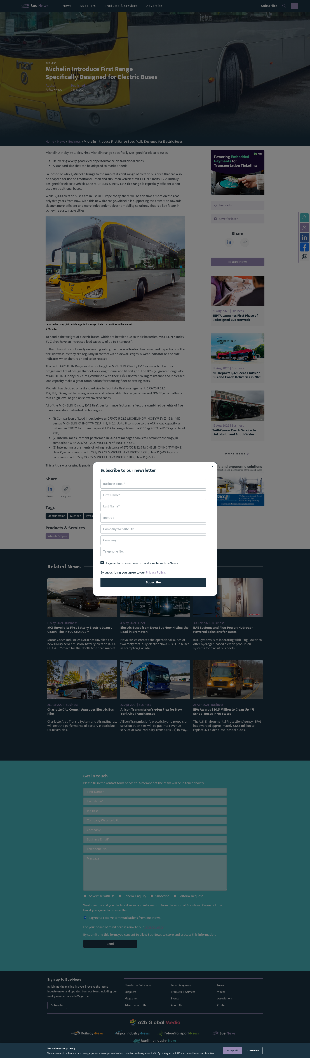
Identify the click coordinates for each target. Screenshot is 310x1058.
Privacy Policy (155, 572)
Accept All (232, 1051)
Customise (253, 1051)
